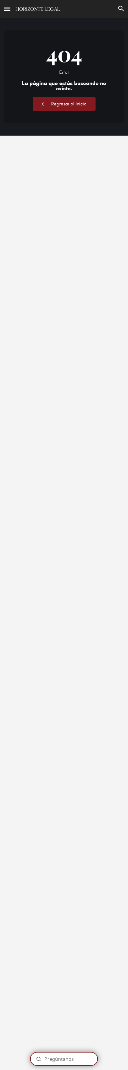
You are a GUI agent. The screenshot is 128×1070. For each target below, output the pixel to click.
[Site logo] (38, 9)
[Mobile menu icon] (7, 9)
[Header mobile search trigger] (121, 8)
